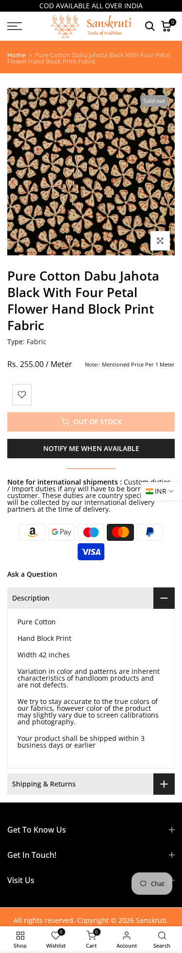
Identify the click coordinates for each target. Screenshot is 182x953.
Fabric (37, 341)
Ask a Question (32, 574)
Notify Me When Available (91, 448)
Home (16, 55)
